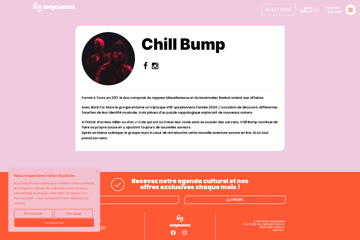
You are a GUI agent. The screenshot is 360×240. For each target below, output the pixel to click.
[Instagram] (184, 233)
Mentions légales (272, 227)
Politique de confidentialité (264, 224)
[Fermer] (97, 171)
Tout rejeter (73, 213)
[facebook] (145, 67)
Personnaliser (33, 213)
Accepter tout (54, 222)
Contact (279, 230)
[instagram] (155, 67)
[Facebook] (173, 233)
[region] (54, 200)
